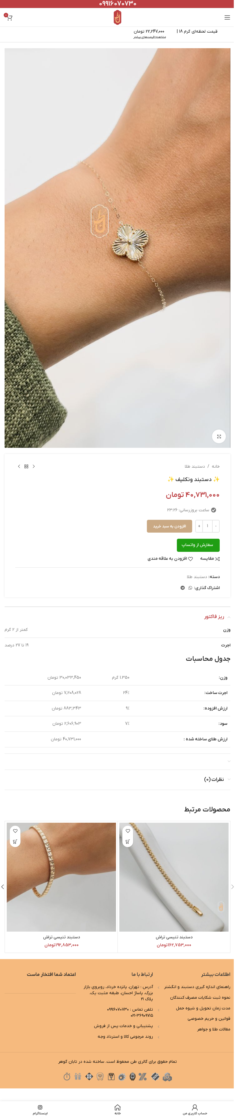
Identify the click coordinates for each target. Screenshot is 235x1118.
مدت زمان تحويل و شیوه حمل (203, 1008)
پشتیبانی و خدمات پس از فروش (123, 1026)
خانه (216, 466)
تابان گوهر (67, 1062)
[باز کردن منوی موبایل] (227, 17)
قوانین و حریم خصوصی (209, 1019)
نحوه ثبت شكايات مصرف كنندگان (200, 998)
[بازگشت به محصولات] (26, 466)
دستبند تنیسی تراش (174, 937)
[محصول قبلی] (33, 466)
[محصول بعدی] (19, 466)
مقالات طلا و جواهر (213, 1029)
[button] (127, 841)
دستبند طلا (195, 466)
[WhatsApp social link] (190, 588)
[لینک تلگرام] (183, 588)
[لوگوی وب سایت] (118, 17)
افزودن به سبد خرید (169, 526)
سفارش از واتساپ (197, 545)
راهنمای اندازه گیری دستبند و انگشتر (197, 987)
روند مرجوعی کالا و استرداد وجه (125, 1037)
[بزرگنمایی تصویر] (219, 436)
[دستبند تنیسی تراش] (174, 877)
